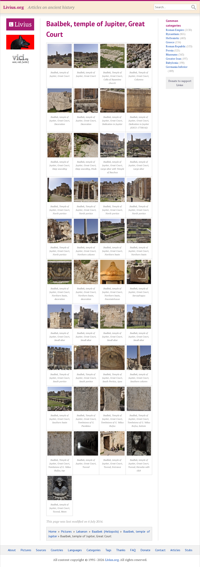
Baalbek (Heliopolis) (105, 531)
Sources (41, 550)
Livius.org (13, 7)
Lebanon (81, 531)
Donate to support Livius (179, 83)
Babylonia (172, 63)
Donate (145, 550)
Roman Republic (176, 46)
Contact (160, 550)
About (12, 550)
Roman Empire (175, 30)
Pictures (66, 531)
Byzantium (172, 34)
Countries (57, 550)
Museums (172, 54)
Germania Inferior (177, 67)
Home (52, 531)
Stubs (188, 550)
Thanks (120, 550)
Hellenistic (172, 38)
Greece (170, 42)
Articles (175, 550)
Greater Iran (173, 58)
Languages (75, 550)
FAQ (133, 550)
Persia (169, 50)
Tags (108, 550)
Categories (94, 550)
